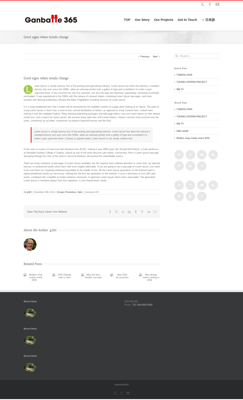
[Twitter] (179, 154)
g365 (29, 192)
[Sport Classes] (39, 310)
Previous (145, 56)
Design (60, 192)
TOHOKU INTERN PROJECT (191, 82)
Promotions (70, 192)
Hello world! (182, 131)
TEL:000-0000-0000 (142, 304)
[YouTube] (202, 154)
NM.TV (180, 89)
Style (79, 192)
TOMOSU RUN (184, 75)
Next (155, 56)
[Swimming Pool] (40, 310)
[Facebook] (190, 154)
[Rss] (213, 154)
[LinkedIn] (190, 166)
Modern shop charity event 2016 (193, 138)
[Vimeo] (179, 166)
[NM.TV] (30, 313)
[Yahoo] (202, 166)
